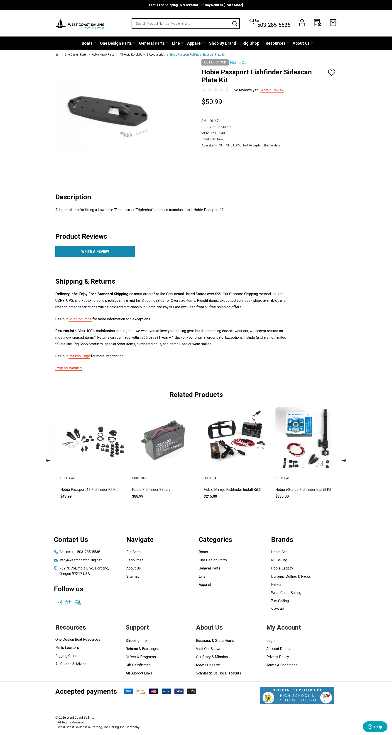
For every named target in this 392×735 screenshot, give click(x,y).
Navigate (140, 539)
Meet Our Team (208, 665)
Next (343, 460)
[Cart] (333, 22)
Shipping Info (136, 640)
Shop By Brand (222, 43)
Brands (282, 539)
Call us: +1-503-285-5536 (79, 552)
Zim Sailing (280, 601)
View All (277, 609)
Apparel (194, 43)
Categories (215, 539)
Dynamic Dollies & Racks (291, 576)
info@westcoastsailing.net (80, 560)
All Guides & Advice (70, 664)
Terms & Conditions (281, 665)
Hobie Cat (279, 552)
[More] (95, 43)
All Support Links (139, 673)
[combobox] (186, 23)
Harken (276, 584)
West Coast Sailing (286, 593)
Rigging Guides (67, 656)
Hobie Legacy (282, 568)
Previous (48, 460)
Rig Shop (251, 43)
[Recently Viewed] (317, 22)
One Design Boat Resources (77, 639)
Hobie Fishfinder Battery (146, 489)
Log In (271, 640)
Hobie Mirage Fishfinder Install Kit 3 (227, 489)
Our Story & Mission (212, 657)
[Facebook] (59, 603)
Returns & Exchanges (142, 649)
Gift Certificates (138, 665)
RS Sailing (279, 560)
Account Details (278, 649)
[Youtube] (78, 603)
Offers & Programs (141, 657)
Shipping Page (80, 319)
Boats (87, 43)
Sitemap (133, 576)
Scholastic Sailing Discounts (218, 673)
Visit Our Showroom (212, 649)
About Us (301, 43)
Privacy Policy (277, 657)
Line (176, 43)
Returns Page (79, 356)
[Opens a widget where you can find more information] (375, 727)
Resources (275, 43)
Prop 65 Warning (68, 368)
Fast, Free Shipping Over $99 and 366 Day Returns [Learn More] (196, 5)
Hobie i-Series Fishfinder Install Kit (298, 489)
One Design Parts (116, 43)
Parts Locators (67, 647)
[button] (297, 695)
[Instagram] (68, 603)
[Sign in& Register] (302, 22)
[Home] (57, 54)
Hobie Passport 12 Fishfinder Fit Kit (84, 489)
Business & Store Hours (215, 640)
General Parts (152, 43)
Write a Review (272, 90)
